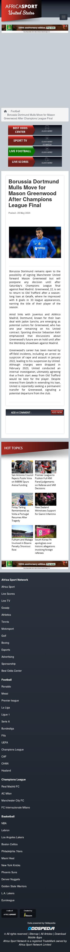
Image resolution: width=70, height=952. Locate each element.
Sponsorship (8, 663)
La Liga (5, 707)
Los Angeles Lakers (12, 837)
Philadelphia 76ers (11, 851)
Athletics (6, 614)
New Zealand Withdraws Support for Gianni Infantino (45, 511)
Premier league (10, 700)
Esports (5, 649)
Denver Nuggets (10, 879)
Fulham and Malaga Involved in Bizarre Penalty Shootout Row (22, 544)
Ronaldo (6, 686)
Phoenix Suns (9, 872)
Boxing (5, 642)
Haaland (6, 770)
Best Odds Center (11, 670)
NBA (3, 823)
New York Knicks (10, 865)
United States (21, 12)
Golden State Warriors (14, 886)
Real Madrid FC (10, 786)
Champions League (12, 749)
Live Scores (8, 593)
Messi (4, 693)
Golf (3, 635)
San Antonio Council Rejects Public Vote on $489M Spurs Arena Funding (22, 480)
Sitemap (34, 933)
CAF (3, 756)
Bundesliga (7, 728)
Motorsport (7, 628)
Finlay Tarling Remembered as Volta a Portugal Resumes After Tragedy (20, 514)
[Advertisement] (35, 70)
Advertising (7, 656)
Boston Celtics (9, 844)
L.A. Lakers (7, 893)
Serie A (5, 721)
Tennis (5, 621)
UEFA (4, 742)
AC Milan (6, 793)
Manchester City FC (12, 800)
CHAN (4, 763)
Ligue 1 (5, 714)
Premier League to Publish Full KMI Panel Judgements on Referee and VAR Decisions (45, 481)
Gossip (5, 607)
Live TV (5, 600)
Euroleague (8, 900)
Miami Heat (7, 858)
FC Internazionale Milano (15, 807)
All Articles (46, 933)
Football (15, 111)
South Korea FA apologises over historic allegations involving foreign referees (45, 546)
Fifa (3, 735)
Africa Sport (8, 586)
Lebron (5, 830)
